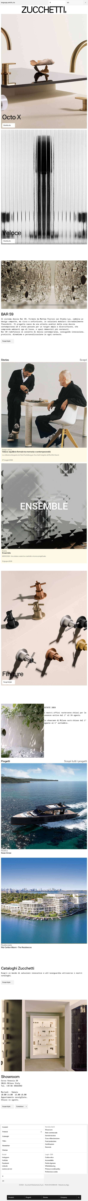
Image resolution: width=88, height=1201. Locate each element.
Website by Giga (63, 1185)
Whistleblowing (50, 1166)
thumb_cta (7, 125)
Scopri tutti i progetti (75, 761)
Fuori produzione (50, 1141)
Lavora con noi (7, 1169)
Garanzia (48, 1147)
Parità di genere (50, 1163)
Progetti (28, 1197)
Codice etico (49, 1157)
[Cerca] (79, 1197)
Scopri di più (6, 341)
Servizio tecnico (50, 1135)
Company (64, 1197)
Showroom (48, 1130)
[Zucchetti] (44, 9)
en (68, 2)
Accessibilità (49, 1160)
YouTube (5, 1160)
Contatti (5, 1127)
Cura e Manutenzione (52, 1138)
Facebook (5, 1163)
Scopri (83, 360)
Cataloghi (5, 1136)
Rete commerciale (51, 1133)
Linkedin (5, 1166)
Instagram (5, 1157)
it (50, 2)
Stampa (5, 1150)
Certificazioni (49, 1144)
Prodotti (11, 1197)
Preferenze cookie (51, 1172)
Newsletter (6, 1145)
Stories (45, 1197)
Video (4, 1141)
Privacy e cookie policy (52, 1169)
